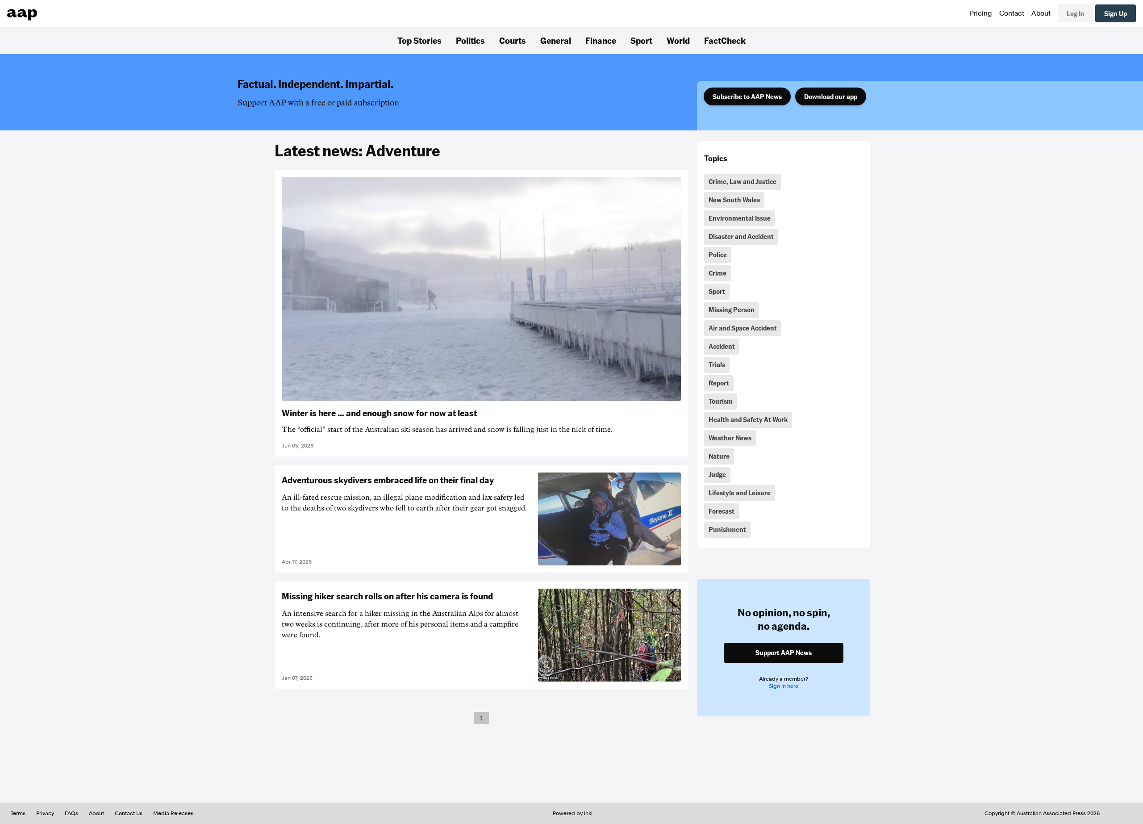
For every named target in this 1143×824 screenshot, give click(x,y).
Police (718, 254)
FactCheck (725, 40)
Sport (641, 40)
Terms (18, 813)
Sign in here (783, 686)
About (1041, 13)
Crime (717, 272)
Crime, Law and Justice (742, 181)
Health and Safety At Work (748, 419)
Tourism (721, 401)
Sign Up (1115, 13)
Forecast (721, 510)
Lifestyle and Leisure (740, 492)
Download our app (830, 96)
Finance (600, 40)
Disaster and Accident (741, 236)
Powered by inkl (572, 813)
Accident (722, 346)
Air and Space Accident (743, 327)
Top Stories (419, 40)
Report (719, 382)
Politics (470, 40)
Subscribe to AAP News (747, 96)
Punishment (727, 529)
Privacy (45, 813)
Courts (512, 40)
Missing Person (732, 309)
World (678, 40)
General (555, 40)
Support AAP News (783, 652)
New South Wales (734, 199)
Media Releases (173, 813)
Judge (717, 474)
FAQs (71, 813)
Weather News (730, 437)
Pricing (981, 13)
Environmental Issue (740, 217)
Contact (1011, 13)
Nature (719, 456)
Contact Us (128, 813)
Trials (717, 364)
